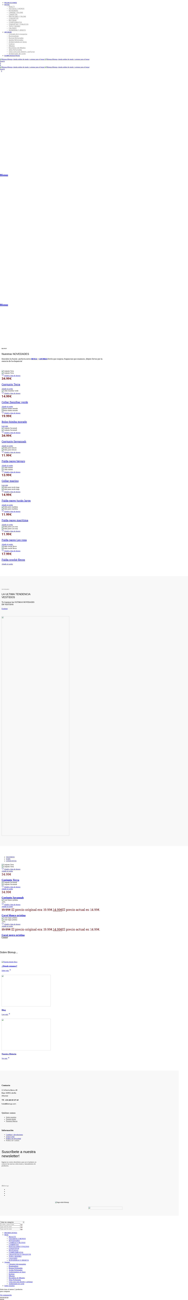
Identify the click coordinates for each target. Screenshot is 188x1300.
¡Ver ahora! (4, 201)
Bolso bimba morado (14, 421)
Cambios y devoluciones (14, 1135)
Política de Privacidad (13, 1139)
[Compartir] (5, 1297)
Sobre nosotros (11, 1117)
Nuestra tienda (11, 1119)
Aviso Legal (10, 1137)
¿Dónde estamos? (9, 966)
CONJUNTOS (11, 861)
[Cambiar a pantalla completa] (3, 1297)
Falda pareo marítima (15, 520)
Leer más (5, 426)
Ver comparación (6, 1295)
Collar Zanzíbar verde (15, 402)
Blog (4, 1010)
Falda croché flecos (13, 559)
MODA (34, 359)
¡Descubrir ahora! (6, 330)
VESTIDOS (10, 857)
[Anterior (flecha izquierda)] (1, 1299)
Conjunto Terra (11, 384)
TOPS (8, 859)
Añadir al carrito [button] (7, 389)
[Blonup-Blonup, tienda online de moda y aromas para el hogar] (44, 59)
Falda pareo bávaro (13, 461)
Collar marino (10, 481)
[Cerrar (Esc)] (7, 1297)
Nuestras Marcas (11, 1121)
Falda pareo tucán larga (16, 500)
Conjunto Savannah (14, 441)
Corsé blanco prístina (14, 915)
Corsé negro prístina (13, 935)
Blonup (4, 175)
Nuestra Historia (9, 1054)
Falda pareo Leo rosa (14, 540)
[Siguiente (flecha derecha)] (3, 1299)
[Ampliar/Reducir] (1, 1297)
